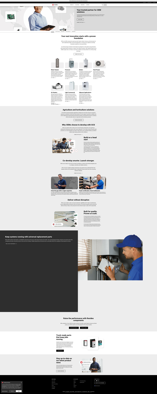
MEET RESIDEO (55, 379)
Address (75, 386)
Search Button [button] (102, 4)
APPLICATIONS (57, 31)
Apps (74, 383)
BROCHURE (62, 31)
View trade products (73, 327)
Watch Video (80, 19)
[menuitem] (72, 5)
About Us (144, 2)
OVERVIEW (52, 31)
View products (60, 350)
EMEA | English (98, 385)
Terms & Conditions (72, 391)
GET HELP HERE (77, 379)
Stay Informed (149, 2)
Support (87, 4)
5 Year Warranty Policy (84, 391)
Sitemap (88, 391)
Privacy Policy (67, 391)
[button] (21, 382)
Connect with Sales (77, 134)
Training (75, 382)
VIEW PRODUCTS (68, 31)
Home (54, 4)
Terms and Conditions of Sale (78, 391)
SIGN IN (105, 4)
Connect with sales (80, 22)
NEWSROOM (73, 31)
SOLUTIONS (77, 4)
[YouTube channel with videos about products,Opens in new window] (96, 380)
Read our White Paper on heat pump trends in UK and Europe (78, 0)
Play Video (53, 77)
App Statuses (81, 382)
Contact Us (75, 385)
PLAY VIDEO (67, 101)
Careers (53, 385)
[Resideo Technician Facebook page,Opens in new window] (94, 380)
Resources (82, 4)
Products (72, 4)
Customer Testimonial (55, 104)
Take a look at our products (10, 243)
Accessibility (53, 388)
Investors (154, 2)
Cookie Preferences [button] (92, 391)
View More (52, 103)
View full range (84, 327)
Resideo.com (64, 391)
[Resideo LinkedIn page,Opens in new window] (98, 380)
